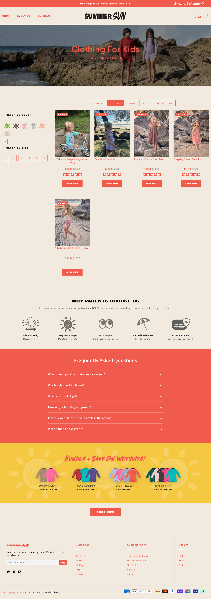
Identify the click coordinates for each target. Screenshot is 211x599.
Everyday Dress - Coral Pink (188, 159)
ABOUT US (23, 16)
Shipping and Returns (137, 560)
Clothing (79, 565)
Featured (183, 565)
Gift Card (131, 569)
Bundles (79, 574)
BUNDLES (44, 16)
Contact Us (132, 574)
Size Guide (132, 565)
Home (92, 58)
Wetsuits (80, 560)
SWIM (132, 103)
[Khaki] (7, 134)
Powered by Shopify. (50, 592)
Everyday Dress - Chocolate (148, 159)
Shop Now (72, 183)
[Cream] (33, 126)
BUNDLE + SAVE (164, 103)
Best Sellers (81, 556)
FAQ (181, 556)
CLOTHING (115, 103)
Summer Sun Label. (32, 592)
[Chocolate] (16, 126)
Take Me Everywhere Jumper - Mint (72, 161)
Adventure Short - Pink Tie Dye (71, 248)
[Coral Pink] (42, 126)
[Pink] (25, 126)
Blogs (181, 560)
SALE (145, 103)
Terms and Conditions (137, 556)
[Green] (7, 126)
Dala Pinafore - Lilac (105, 159)
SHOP (5, 16)
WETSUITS (97, 103)
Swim (78, 569)
